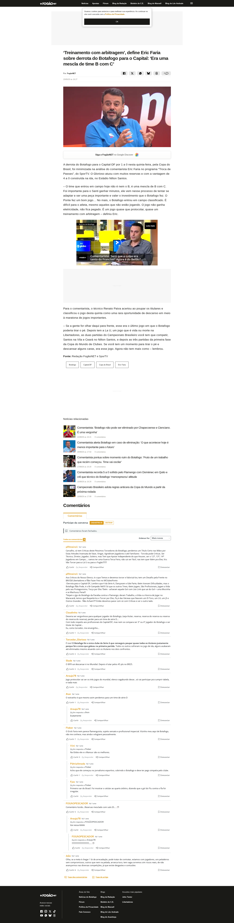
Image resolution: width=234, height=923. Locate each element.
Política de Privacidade (115, 14)
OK (117, 22)
